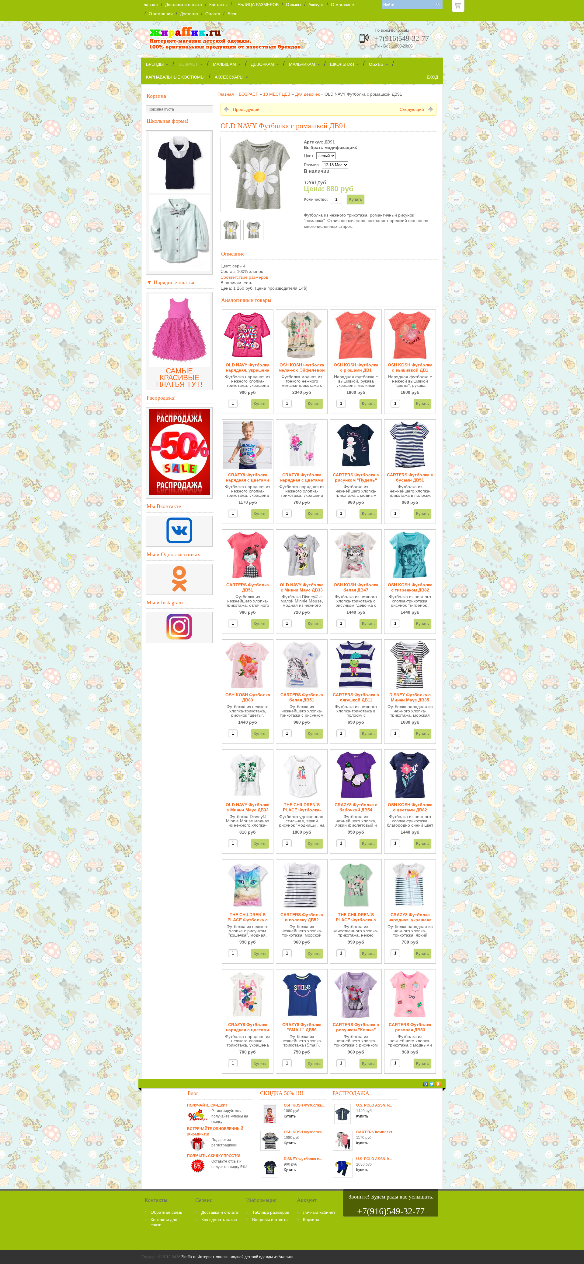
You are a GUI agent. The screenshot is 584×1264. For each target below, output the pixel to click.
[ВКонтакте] (425, 1084)
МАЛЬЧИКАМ (302, 64)
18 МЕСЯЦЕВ (276, 94)
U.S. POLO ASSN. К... (374, 1159)
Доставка (189, 13)
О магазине (342, 4)
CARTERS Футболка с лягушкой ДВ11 (356, 697)
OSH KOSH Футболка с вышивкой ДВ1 (410, 367)
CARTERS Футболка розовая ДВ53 (410, 1027)
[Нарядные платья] (179, 364)
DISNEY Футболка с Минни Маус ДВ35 (410, 697)
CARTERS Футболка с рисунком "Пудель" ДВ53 (356, 477)
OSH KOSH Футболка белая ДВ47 (356, 587)
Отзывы (293, 4)
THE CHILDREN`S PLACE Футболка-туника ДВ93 (302, 807)
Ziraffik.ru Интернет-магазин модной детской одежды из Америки (237, 1257)
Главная (149, 4)
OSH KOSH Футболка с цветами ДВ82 (410, 807)
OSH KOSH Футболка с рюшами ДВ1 (356, 367)
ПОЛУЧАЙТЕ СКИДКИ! (207, 1105)
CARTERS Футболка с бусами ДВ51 (410, 477)
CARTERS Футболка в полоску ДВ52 (301, 917)
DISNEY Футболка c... (303, 1159)
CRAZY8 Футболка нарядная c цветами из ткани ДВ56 (247, 477)
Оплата (212, 13)
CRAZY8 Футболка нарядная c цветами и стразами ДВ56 (247, 1027)
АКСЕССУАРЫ (229, 77)
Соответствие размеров (244, 277)
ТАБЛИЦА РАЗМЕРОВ (257, 4)
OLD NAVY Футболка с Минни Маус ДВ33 (302, 587)
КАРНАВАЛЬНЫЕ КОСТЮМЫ (175, 77)
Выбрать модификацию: (330, 147)
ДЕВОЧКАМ (262, 64)
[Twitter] (432, 1084)
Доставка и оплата (183, 4)
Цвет (308, 155)
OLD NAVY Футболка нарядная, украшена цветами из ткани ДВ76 (247, 367)
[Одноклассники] (438, 1084)
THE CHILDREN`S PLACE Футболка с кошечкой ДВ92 (248, 917)
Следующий (412, 109)
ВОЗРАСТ (188, 64)
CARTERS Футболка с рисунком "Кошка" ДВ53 (356, 1027)
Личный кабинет (319, 1212)
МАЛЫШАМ (224, 64)
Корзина (156, 96)
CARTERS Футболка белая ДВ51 (301, 697)
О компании (161, 13)
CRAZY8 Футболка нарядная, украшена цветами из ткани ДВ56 (410, 917)
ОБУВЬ (376, 64)
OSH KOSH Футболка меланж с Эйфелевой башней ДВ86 (302, 367)
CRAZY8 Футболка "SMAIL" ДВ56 (302, 1027)
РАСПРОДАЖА (350, 1093)
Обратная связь (166, 1212)
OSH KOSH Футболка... (304, 1105)
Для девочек (307, 94)
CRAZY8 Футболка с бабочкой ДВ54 (356, 807)
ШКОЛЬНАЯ (342, 64)
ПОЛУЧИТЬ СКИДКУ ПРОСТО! (213, 1156)
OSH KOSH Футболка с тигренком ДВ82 (410, 587)
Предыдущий (246, 109)
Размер (311, 164)
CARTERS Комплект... (375, 1132)
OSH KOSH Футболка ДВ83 (247, 697)
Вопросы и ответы (270, 1219)
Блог (232, 13)
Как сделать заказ (219, 1219)
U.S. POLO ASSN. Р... (374, 1105)
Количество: (316, 199)
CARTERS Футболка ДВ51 (247, 587)
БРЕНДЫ (155, 64)
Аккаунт (316, 4)
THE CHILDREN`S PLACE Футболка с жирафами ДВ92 (356, 917)
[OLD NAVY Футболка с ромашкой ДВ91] (231, 230)
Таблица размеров (270, 1212)
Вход (432, 77)
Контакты (218, 4)
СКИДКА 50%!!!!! (281, 1093)
